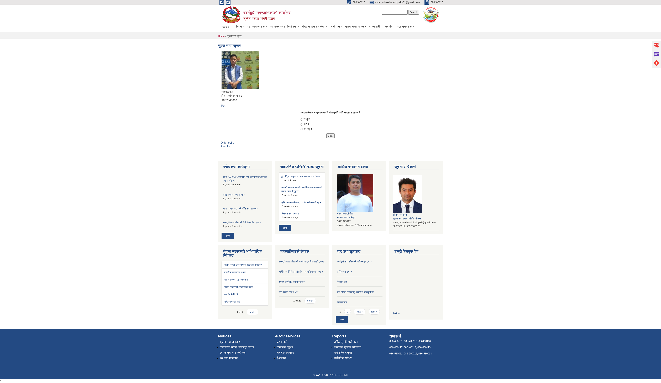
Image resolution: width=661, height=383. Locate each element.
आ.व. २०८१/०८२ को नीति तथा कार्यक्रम (240, 208)
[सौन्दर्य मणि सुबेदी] (407, 193)
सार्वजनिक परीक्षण (343, 358)
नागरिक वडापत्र (285, 352)
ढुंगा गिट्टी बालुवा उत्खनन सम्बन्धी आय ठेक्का (300, 176)
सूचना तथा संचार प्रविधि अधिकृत (407, 218)
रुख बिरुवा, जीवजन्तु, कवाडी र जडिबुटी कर (355, 292)
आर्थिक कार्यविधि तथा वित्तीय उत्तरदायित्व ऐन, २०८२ (301, 271)
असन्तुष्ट (307, 128)
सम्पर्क (388, 26)
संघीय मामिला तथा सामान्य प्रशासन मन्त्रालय (243, 264)
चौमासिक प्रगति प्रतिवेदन (347, 347)
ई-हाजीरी (281, 358)
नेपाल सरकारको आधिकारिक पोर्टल (238, 287)
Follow (396, 313)
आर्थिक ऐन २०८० (344, 271)
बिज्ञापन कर (342, 281)
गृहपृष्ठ (225, 26)
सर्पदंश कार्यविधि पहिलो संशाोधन (292, 281)
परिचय (238, 26)
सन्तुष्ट (306, 118)
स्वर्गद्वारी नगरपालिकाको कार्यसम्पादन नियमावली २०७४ (301, 261)
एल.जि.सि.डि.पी (231, 294)
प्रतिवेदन (335, 26)
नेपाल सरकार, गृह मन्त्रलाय (236, 279)
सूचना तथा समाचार (230, 342)
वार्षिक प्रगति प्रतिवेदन (346, 342)
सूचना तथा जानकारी (356, 26)
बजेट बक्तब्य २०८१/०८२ (234, 194)
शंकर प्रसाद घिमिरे (345, 213)
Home (221, 36)
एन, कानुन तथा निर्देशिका (233, 352)
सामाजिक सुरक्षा (285, 347)
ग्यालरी (376, 26)
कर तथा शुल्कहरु (229, 358)
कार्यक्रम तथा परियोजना (283, 26)
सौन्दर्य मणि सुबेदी (400, 214)
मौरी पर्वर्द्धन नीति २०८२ (289, 292)
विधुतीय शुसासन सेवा (313, 26)
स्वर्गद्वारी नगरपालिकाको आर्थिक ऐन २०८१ (354, 261)
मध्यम (306, 123)
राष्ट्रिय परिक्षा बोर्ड (232, 301)
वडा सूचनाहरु (404, 26)
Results (225, 146)
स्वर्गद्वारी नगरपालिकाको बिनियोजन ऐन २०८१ (242, 222)
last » (374, 311)
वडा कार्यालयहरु (256, 26)
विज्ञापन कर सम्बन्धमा (290, 213)
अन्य (228, 236)
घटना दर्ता (282, 342)
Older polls (227, 142)
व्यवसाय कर (342, 302)
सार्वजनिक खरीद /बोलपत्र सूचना (237, 347)
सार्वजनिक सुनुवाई (343, 352)
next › (252, 312)
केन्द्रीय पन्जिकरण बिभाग (234, 272)
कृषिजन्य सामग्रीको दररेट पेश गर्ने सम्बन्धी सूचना (301, 202)
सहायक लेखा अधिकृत (346, 217)
